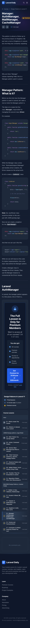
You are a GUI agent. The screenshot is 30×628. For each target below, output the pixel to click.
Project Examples (7, 590)
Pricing (4, 605)
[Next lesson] (7, 27)
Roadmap (5, 587)
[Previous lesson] (3, 27)
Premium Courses (7, 585)
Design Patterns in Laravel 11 (19, 9)
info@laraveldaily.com (22, 620)
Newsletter (5, 602)
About (4, 600)
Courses (6, 9)
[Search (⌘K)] (24, 3)
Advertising (5, 608)
